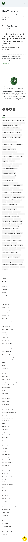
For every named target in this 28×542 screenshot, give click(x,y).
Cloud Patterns (6, 373)
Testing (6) (5, 252)
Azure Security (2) (7, 154)
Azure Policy (5, 354)
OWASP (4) (19, 223)
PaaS (3, 482)
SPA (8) (19, 240)
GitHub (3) (17, 202)
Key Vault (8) (21, 214)
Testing (4, 515)
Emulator (4, 407)
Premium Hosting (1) (16, 235)
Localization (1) (15, 216)
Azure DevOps (5, 343)
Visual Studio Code (6, 526)
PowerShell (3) (6, 235)
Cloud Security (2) (18, 163)
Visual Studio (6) (7, 262)
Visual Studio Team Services (9, 529)
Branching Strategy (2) (8, 156)
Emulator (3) (6, 192)
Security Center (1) (7, 245)
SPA (3, 490)
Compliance (5, 379)
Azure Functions (6, 348)
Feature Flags (5, 415)
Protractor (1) (6, 238)
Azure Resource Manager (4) (9, 149)
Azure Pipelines (6, 351)
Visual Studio (5, 523)
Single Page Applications (8, 506)
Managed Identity (6, 462)
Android (4, 312)
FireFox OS (5, 421)
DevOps (4, 401)
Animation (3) (6, 127)
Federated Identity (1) (8, 199)
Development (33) (14, 187)
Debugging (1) (6, 185)
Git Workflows (5, 426)
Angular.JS (4, 315)
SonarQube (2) (17, 250)
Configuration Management (9, 382)
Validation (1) (16, 257)
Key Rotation (5, 454)
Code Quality (5, 376)
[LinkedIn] (14, 109)
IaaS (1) (4, 209)
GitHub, (18, 47)
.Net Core (4, 304)
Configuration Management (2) (10, 168)
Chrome (4, 368)
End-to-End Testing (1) (16, 192)
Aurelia (4, 332)
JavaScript (4, 448)
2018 (3, 289)
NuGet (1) (14, 223)
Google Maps (5, 434)
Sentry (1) (5, 247)
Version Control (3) (7, 259)
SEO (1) (14, 240)
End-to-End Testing (7, 409)
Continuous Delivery (7, 384)
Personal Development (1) (9, 233)
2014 (3, 278)
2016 (3, 284)
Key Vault (4, 457)
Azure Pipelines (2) (18, 144)
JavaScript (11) (16, 211)
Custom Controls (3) (8, 180)
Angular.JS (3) (18, 125)
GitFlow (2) (10, 202)
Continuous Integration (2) (9, 175)
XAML (3, 534)
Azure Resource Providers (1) (9, 151)
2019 (3, 292)
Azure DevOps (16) (7, 139)
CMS (3, 365)
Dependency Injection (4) (16, 185)
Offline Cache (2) (15, 226)
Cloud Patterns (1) (7, 163)
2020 (3, 295)
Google (4, 432)
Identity (4, 445)
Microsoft (4, 468)
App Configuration (6, 323)
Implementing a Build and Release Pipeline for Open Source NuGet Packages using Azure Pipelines (13, 38)
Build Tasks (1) (19, 156)
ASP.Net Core (5, 307)
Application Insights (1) (8, 132)
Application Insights (7, 329)
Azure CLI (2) (17, 137)
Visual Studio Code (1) (18, 262)
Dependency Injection (7, 396)
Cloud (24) (12, 161)
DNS (3, 390)
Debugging (5, 393)
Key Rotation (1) (13, 214)
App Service (5, 326)
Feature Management (7, 418)
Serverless (4, 501)
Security (4, 495)
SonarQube (5, 512)
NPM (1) (21, 221)
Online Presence (6, 476)
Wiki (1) (20, 264)
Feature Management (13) (18, 197)
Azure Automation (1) (8, 137)
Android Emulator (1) (8, 125)
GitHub (4, 429)
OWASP (4, 473)
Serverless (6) (12, 247)
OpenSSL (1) (15, 228)
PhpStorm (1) (19, 233)
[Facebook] (7, 109)
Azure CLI (4, 340)
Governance (5, 437)
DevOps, (13, 47)
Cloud (3, 371)
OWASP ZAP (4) (6, 226)
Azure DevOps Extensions (8, 346)
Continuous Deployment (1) (9, 173)
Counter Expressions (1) (8, 178)
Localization (5, 459)
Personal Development (7, 484)
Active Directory (6, 310)
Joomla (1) (5, 214)
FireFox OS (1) (18, 199)
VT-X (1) (10, 257)
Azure (3, 337)
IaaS (3, 443)
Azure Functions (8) (7, 144)
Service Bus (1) (21, 247)
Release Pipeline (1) (7, 240)
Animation (4, 318)
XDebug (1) (5, 269)
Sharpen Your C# (6, 504)
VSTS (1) (4, 257)
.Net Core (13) (6, 120)
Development (5, 404)
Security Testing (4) (18, 245)
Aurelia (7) (18, 132)
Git (3, 423)
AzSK (3, 335)
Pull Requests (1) (16, 238)
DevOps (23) (5, 187)
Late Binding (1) (6, 216)
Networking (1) (6, 223)
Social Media (5, 509)
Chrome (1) (5, 161)
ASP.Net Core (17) (20, 120)
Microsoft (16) (6, 221)
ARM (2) (12, 120)
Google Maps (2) (13, 204)
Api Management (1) (15, 127)
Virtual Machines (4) (18, 259)
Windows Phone (6, 531)
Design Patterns (6, 398)
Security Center (6, 498)
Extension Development (8, 412)
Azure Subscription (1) (18, 154)
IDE (3, 440)
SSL (3, 493)
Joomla (4, 451)
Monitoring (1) (15, 221)
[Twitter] (10, 109)
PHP (3, 479)
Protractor (4, 487)
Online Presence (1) (7, 228)
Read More (6, 63)
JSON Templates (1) (7, 211)
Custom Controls (6, 387)
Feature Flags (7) (7, 197)
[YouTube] (3, 109)
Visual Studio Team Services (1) (10, 264)
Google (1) (5, 204)
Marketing (4, 465)
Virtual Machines (6, 520)
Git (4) (4, 202)
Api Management (6, 321)
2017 (3, 286)
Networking (5, 470)
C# (3, 362)
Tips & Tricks (5, 518)
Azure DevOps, (7, 47)
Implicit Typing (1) (12, 209)
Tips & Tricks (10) (14, 252)
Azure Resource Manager (8, 357)
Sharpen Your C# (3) (7, 250)
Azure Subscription (6, 359)
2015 (3, 281)
